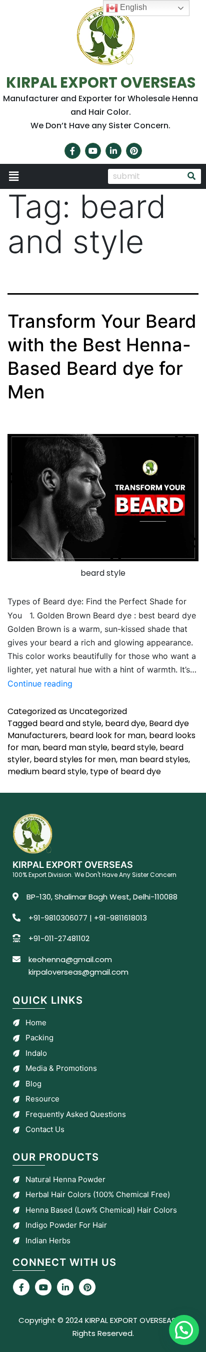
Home (36, 1022)
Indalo (36, 1053)
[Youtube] (93, 151)
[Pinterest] (134, 151)
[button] (51, 176)
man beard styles (154, 759)
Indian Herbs (48, 1240)
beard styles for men (75, 759)
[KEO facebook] (21, 1287)
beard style (133, 747)
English (132, 7)
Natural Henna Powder (66, 1179)
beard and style (71, 723)
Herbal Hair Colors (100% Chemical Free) (98, 1194)
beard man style (75, 747)
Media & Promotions (61, 1068)
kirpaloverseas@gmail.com (78, 972)
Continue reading (40, 684)
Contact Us (45, 1129)
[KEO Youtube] (43, 1287)
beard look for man (108, 735)
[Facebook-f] (72, 151)
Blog (34, 1083)
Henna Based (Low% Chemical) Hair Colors (101, 1210)
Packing (40, 1037)
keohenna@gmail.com (70, 959)
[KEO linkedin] (65, 1287)
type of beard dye (125, 771)
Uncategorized (98, 711)
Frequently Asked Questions (76, 1114)
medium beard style (47, 771)
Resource (43, 1098)
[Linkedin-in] (114, 151)
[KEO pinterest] (87, 1287)
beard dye (125, 723)
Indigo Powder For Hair (66, 1225)
